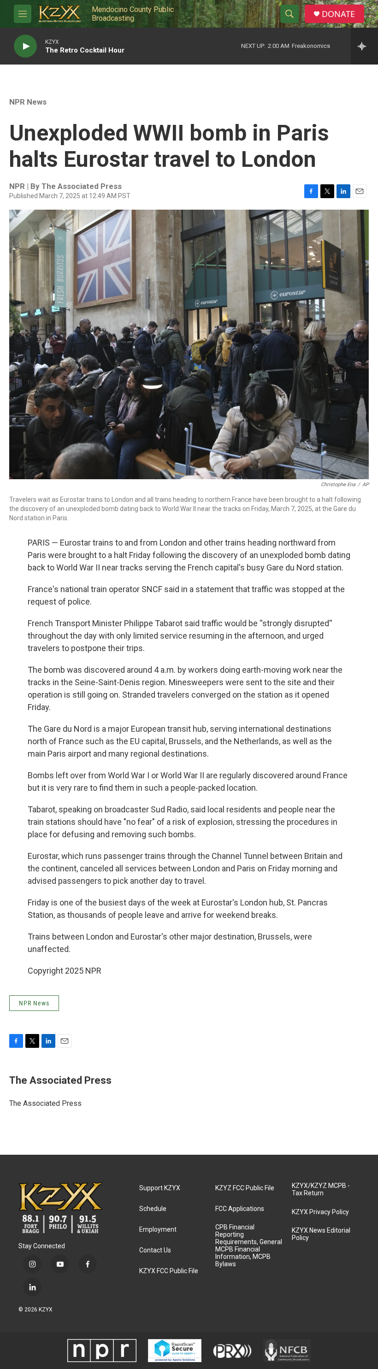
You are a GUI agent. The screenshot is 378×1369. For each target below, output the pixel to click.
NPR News (28, 101)
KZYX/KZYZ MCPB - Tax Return (321, 1189)
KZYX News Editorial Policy (321, 1234)
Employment (158, 1229)
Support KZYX (159, 1188)
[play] (25, 46)
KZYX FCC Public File (168, 1271)
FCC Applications (239, 1208)
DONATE (338, 14)
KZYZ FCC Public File (244, 1188)
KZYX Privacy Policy (320, 1212)
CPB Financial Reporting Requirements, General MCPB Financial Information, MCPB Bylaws (248, 1246)
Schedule (152, 1208)
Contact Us (155, 1250)
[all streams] (364, 46)
